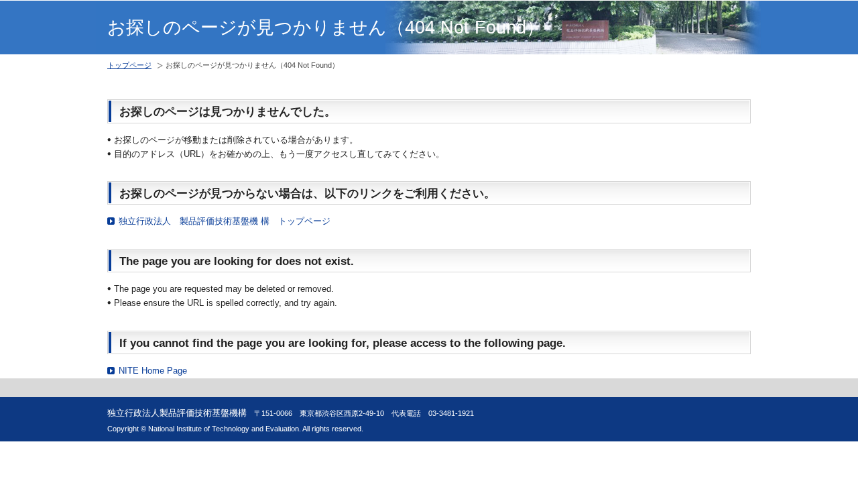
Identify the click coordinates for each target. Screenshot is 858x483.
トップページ (129, 65)
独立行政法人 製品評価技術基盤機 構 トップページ (224, 221)
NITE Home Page (153, 371)
